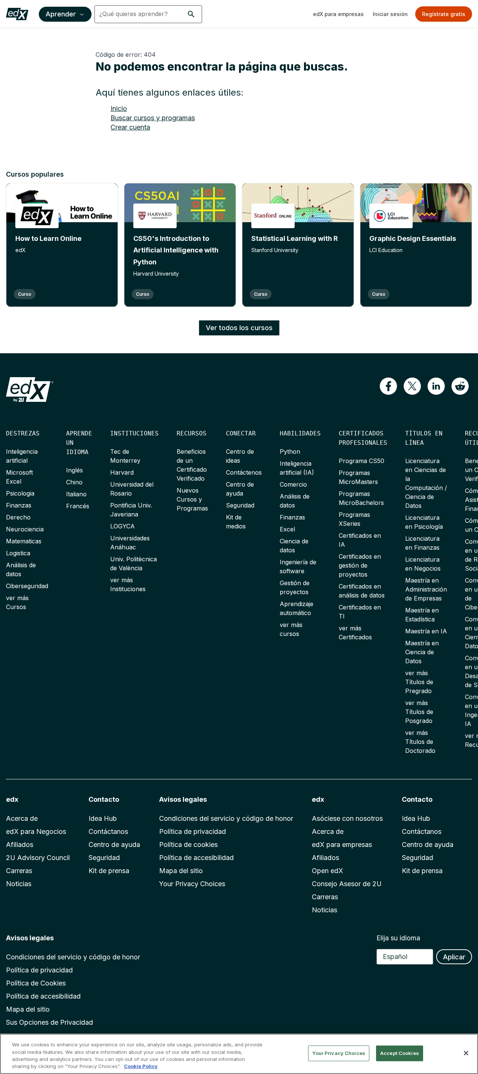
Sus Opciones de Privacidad (49, 1022)
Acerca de (22, 818)
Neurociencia (25, 529)
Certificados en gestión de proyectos (360, 565)
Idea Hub (103, 818)
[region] (239, 1054)
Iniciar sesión (390, 14)
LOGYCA (122, 526)
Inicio (119, 108)
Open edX (327, 871)
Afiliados (19, 844)
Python (290, 451)
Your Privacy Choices (192, 884)
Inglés (74, 470)
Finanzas (18, 505)
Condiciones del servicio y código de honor (226, 818)
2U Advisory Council (38, 858)
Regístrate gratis (443, 14)
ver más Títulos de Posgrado (419, 711)
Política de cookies (188, 844)
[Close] (466, 1053)
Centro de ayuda (114, 844)
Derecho (18, 517)
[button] (191, 14)
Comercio (293, 484)
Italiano (76, 494)
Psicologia (20, 493)
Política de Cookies (36, 983)
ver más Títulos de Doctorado (420, 741)
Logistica (18, 553)
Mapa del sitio (181, 871)
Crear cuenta (130, 127)
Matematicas (23, 541)
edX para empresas (338, 14)
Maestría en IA (426, 631)
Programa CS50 (361, 461)
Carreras (19, 871)
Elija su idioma (398, 938)
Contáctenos (244, 472)
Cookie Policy (141, 1066)
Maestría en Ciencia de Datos (422, 652)
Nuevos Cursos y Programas (192, 499)
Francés (77, 506)
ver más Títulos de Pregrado (419, 682)
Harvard (122, 472)
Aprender (61, 14)
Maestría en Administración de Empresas (426, 589)
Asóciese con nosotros (347, 818)
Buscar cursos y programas (153, 118)
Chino (74, 482)
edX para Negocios (36, 831)
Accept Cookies (399, 1053)
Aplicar (454, 957)
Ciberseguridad (27, 586)
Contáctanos (108, 831)
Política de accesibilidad (196, 858)
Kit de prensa (109, 871)
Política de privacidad (192, 831)
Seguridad (240, 505)
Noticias (18, 884)
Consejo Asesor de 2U (347, 884)
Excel (287, 529)
